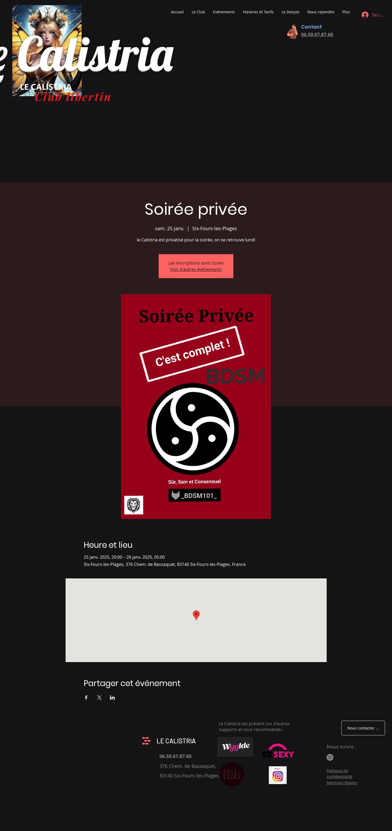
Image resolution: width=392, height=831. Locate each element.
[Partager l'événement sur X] (99, 697)
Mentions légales (342, 782)
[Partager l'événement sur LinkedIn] (112, 697)
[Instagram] (330, 757)
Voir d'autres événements (196, 269)
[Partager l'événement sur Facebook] (86, 697)
